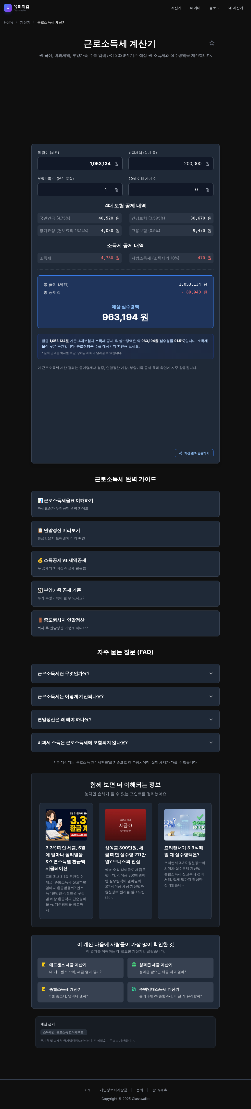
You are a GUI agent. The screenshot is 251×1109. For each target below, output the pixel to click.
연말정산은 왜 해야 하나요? (64, 719)
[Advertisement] (125, 99)
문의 (139, 1090)
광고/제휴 (159, 1090)
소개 (87, 1090)
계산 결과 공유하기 (196, 453)
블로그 (214, 8)
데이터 (195, 8)
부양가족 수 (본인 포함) (56, 178)
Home (8, 22)
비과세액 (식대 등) (142, 152)
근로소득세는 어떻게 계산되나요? (71, 696)
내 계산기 (235, 8)
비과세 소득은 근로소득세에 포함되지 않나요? (83, 742)
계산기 (176, 8)
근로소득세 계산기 (51, 22)
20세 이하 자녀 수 (142, 178)
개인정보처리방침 (113, 1090)
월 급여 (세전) (48, 152)
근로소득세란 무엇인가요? (63, 673)
